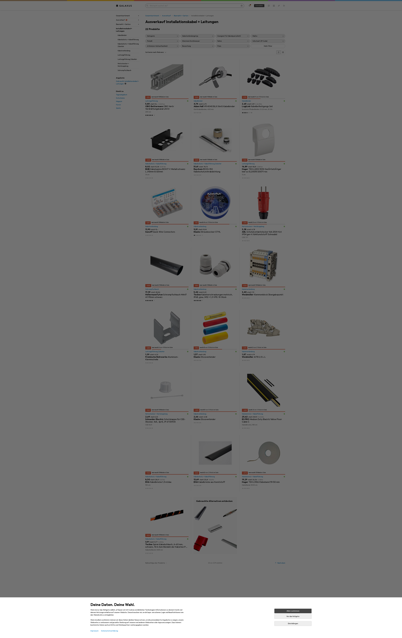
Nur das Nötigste (293, 616)
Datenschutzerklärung (109, 631)
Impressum (94, 631)
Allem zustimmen (293, 611)
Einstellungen (293, 623)
